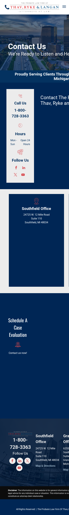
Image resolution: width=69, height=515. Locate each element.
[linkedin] (24, 168)
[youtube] (23, 175)
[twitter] (15, 175)
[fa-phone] (7, 10)
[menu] (64, 6)
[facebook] (16, 168)
